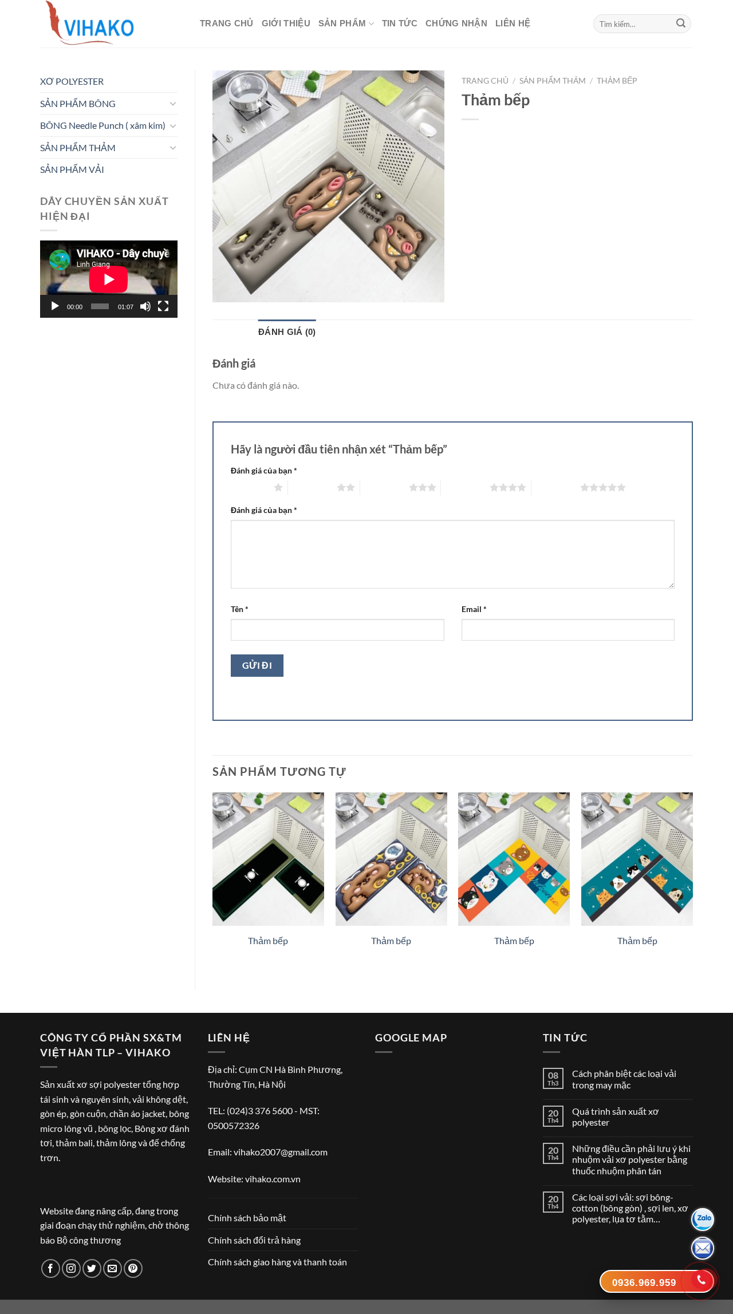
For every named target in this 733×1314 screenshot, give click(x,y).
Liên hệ (512, 23)
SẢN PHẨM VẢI (72, 169)
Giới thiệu (286, 23)
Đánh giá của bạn (264, 470)
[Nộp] (681, 24)
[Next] (692, 881)
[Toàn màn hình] (163, 306)
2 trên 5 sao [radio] (312, 487)
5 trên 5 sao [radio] (555, 487)
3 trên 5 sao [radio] (384, 487)
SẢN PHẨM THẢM (78, 147)
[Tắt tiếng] (145, 306)
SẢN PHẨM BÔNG (78, 103)
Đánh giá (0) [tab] (287, 332)
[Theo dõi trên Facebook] (50, 1268)
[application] (109, 279)
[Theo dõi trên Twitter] (91, 1268)
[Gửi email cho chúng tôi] (112, 1268)
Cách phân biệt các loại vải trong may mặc (624, 1079)
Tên (240, 609)
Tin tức (399, 23)
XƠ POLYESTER (72, 81)
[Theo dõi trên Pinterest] (133, 1268)
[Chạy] (55, 306)
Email (474, 609)
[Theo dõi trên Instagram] (71, 1268)
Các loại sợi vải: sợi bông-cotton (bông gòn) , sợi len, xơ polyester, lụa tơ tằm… (630, 1207)
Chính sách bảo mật (247, 1217)
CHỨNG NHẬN (456, 23)
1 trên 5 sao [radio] (249, 487)
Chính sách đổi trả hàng (254, 1239)
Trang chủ (227, 23)
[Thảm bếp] (268, 859)
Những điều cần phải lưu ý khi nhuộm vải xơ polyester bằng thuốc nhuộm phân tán (631, 1159)
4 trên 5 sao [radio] (465, 487)
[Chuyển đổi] (173, 103)
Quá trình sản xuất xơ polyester (615, 1116)
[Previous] (213, 881)
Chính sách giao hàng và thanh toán (277, 1261)
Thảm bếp (617, 80)
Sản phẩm (342, 23)
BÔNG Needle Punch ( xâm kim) (102, 125)
